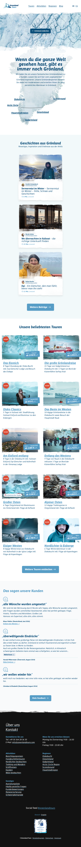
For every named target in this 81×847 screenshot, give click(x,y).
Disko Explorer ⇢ (9, 662)
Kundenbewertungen (15, 789)
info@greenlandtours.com (23, 742)
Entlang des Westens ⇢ (11, 624)
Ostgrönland (47, 759)
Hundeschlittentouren (15, 759)
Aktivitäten (10, 753)
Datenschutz (49, 838)
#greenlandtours (46, 808)
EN (77, 6)
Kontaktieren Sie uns (14, 737)
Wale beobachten (13, 773)
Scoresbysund (48, 767)
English (43, 815)
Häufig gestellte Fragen (16, 786)
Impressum (57, 838)
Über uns (13, 725)
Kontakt (12, 729)
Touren (31, 6)
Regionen (46, 753)
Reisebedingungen (38, 838)
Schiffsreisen (11, 767)
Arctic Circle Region (51, 764)
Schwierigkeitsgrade (14, 795)
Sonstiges (10, 781)
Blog (61, 6)
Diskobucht (47, 756)
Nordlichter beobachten (16, 761)
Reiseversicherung (13, 792)
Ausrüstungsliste (13, 784)
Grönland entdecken (41, 31)
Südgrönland (47, 761)
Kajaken (9, 770)
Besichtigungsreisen (14, 756)
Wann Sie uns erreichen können (56, 737)
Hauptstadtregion (50, 770)
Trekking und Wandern (15, 764)
